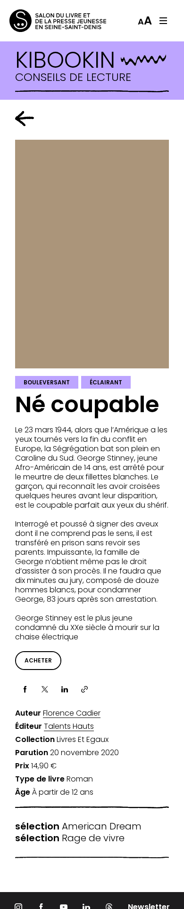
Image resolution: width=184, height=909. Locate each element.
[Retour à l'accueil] (47, 20)
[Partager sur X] (45, 689)
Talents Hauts (69, 726)
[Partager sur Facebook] (25, 689)
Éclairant (106, 382)
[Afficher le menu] (163, 20)
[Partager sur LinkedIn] (65, 689)
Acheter (38, 660)
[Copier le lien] (84, 689)
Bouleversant (47, 382)
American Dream (78, 826)
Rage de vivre (70, 838)
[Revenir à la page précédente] (24, 118)
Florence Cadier (71, 713)
